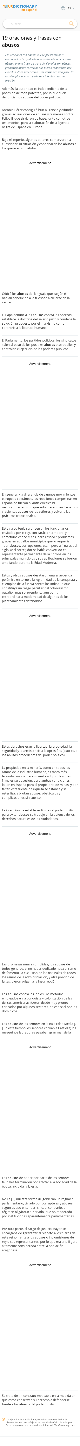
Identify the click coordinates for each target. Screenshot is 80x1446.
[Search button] (71, 23)
